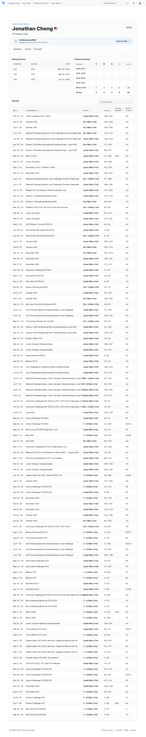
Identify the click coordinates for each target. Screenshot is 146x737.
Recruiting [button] (55, 3)
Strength (38, 49)
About (133, 730)
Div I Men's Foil (89, 122)
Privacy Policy (107, 730)
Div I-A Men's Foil (91, 179)
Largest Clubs (14, 3)
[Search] (127, 3)
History (28, 49)
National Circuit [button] (41, 3)
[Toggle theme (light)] (135, 3)
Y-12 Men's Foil (90, 543)
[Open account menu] (141, 3)
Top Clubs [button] (26, 3)
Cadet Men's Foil (90, 213)
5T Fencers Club (20, 34)
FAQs (126, 730)
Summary (17, 49)
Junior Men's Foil (90, 116)
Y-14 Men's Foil (90, 384)
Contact (118, 730)
